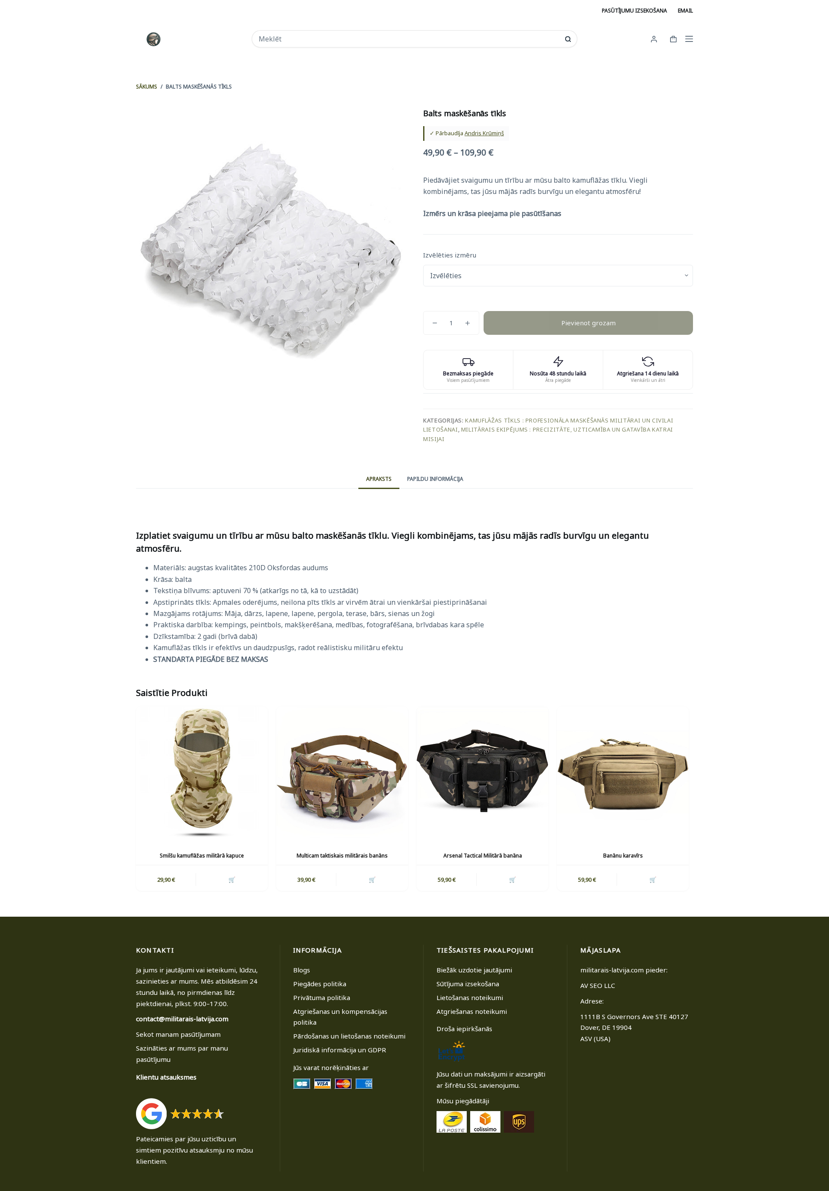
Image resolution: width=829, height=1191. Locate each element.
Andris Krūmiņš (484, 133)
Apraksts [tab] (379, 479)
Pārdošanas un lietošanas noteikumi (349, 1036)
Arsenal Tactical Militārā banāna (482, 855)
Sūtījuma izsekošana (468, 983)
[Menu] (689, 39)
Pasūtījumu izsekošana (634, 10)
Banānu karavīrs (623, 855)
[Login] (654, 39)
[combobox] (408, 39)
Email (685, 10)
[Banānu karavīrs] (623, 772)
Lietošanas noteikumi (470, 997)
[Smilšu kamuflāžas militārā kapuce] (202, 772)
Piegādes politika (319, 983)
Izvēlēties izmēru (449, 255)
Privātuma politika (321, 997)
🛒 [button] (231, 879)
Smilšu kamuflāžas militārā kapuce (202, 855)
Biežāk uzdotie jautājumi (474, 970)
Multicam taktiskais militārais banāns (342, 855)
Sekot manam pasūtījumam (178, 1034)
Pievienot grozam (588, 322)
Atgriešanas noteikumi (472, 1011)
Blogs (301, 970)
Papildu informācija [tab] (435, 479)
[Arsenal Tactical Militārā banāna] (482, 772)
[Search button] (568, 39)
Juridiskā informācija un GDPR (339, 1049)
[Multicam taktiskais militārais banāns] (342, 772)
